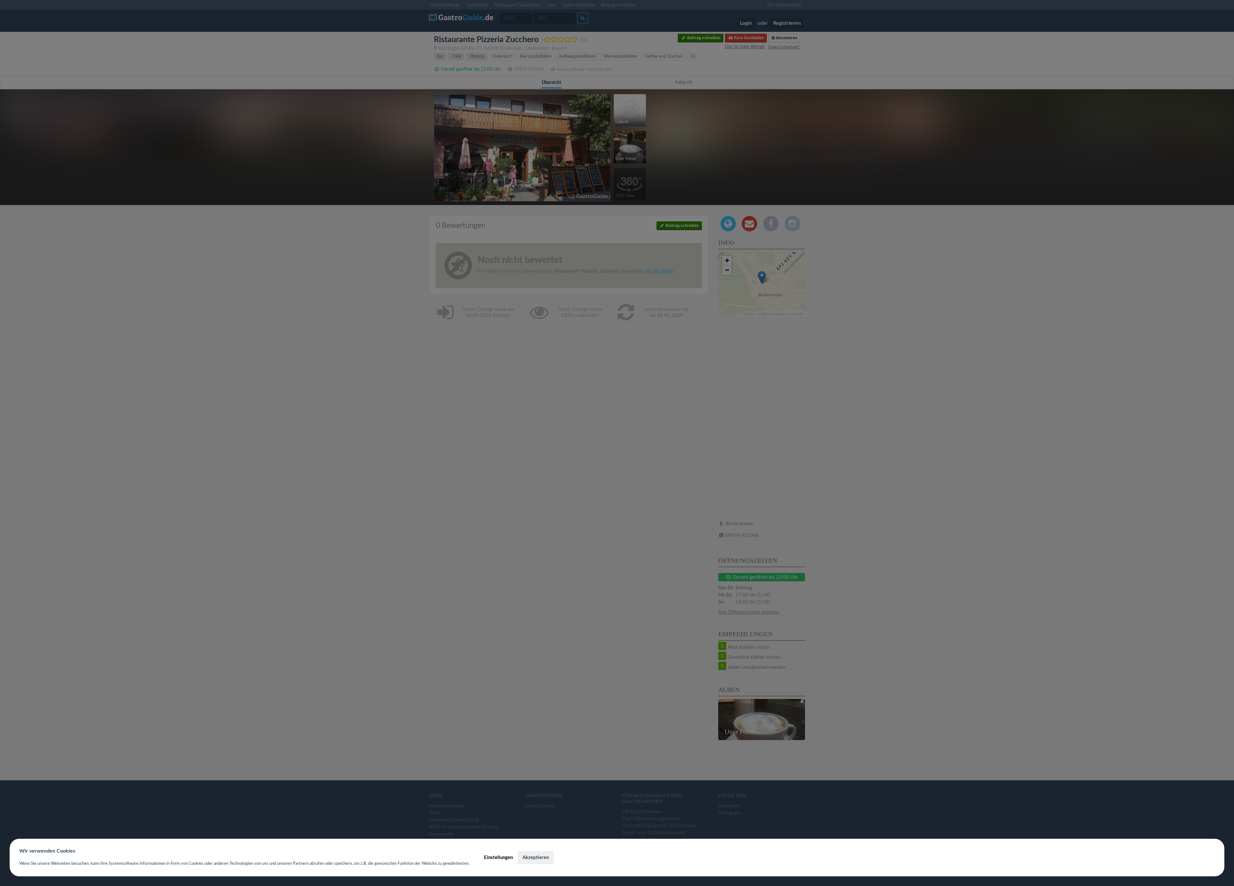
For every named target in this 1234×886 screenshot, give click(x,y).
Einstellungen (498, 857)
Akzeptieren (536, 857)
